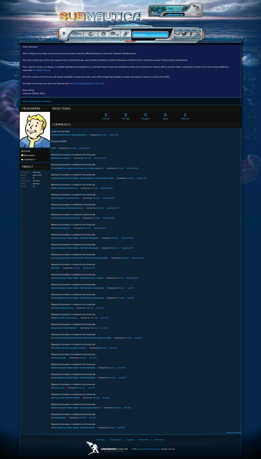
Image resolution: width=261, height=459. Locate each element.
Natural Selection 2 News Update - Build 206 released (74, 428)
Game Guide (75, 34)
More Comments (234, 432)
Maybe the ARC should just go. (65, 318)
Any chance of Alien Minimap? (65, 328)
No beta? (56, 268)
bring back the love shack (63, 308)
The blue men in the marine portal (66, 218)
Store (125, 34)
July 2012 (130, 288)
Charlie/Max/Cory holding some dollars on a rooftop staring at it (78, 168)
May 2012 (106, 398)
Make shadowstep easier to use (65, 188)
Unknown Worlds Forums (101, 18)
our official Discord (41, 70)
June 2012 (104, 318)
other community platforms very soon (87, 83)
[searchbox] (151, 34)
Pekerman (103, 135)
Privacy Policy (144, 440)
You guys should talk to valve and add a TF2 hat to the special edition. (81, 258)
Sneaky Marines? (59, 418)
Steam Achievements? (62, 228)
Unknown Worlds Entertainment (196, 10)
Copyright (130, 440)
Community (90, 34)
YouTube (197, 34)
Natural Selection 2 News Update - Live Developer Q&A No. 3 (77, 408)
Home (63, 34)
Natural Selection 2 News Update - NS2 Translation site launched (78, 288)
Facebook (191, 34)
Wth (54, 148)
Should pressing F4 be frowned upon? (68, 208)
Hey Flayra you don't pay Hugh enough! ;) (69, 348)
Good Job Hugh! (59, 358)
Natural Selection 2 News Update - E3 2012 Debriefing (74, 368)
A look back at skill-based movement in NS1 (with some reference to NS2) (82, 338)
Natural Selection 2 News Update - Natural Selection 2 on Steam (78, 278)
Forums (114, 34)
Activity (26, 151)
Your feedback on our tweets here (66, 198)
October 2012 (142, 178)
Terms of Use (159, 440)
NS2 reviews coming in (62, 158)
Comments (29, 159)
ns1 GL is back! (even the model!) (66, 398)
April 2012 (121, 428)
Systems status (115, 440)
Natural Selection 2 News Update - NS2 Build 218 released (75, 238)
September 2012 (107, 188)
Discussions (29, 155)
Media (103, 34)
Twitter (184, 34)
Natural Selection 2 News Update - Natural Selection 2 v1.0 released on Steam (83, 178)
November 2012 (100, 158)
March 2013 (114, 135)
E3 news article (59, 388)
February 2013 (84, 148)
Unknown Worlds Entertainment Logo (107, 448)
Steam (177, 34)
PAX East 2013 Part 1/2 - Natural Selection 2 (70, 135)
